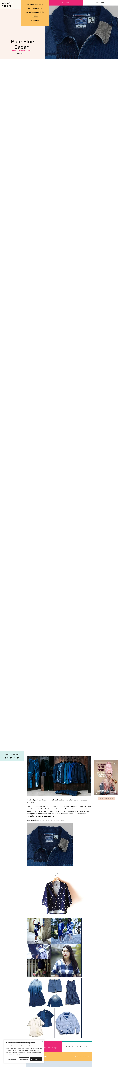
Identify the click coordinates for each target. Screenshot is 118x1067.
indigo (54, 1048)
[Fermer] (42, 1042)
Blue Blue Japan (59, 800)
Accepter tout (35, 1059)
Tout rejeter (24, 1059)
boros (66, 814)
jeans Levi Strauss (53, 814)
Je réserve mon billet (106, 798)
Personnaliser (12, 1059)
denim (48, 1048)
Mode (14, 50)
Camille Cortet (81, 1056)
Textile (30, 50)
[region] (24, 1051)
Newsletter (66, 3)
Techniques (22, 50)
